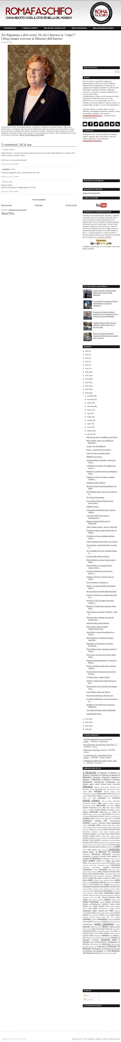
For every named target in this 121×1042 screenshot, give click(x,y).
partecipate (86, 895)
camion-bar (93, 812)
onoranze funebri (98, 888)
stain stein (98, 926)
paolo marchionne (88, 893)
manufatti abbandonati (111, 867)
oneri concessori (87, 888)
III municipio (114, 852)
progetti (107, 902)
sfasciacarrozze (97, 921)
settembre (90, 406)
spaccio (118, 924)
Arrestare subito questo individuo (97, 623)
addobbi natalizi (88, 784)
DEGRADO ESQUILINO (55, 28)
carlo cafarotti (116, 814)
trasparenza (98, 935)
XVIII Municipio (88, 953)
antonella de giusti (108, 796)
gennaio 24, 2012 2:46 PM (9, 164)
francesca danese (115, 840)
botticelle (112, 807)
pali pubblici (90, 891)
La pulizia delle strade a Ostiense (97, 556)
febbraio (90, 431)
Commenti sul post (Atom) (17, 210)
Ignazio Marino (88, 852)
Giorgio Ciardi (105, 844)
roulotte (101, 915)
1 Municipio (89, 772)
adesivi (97, 784)
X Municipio (101, 946)
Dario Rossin (100, 827)
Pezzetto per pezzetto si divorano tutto (99, 695)
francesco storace (104, 842)
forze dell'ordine (95, 840)
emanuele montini (114, 831)
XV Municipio (87, 951)
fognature (86, 840)
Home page (39, 205)
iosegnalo (103, 856)
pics (99, 897)
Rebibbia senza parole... (94, 457)
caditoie (85, 812)
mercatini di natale (109, 878)
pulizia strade (115, 904)
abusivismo (87, 782)
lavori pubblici (89, 861)
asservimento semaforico (90, 803)
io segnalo (95, 856)
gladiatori (108, 846)
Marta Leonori (87, 873)
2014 (87, 386)
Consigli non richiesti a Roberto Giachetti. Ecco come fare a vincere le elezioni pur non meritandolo (105, 314)
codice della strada (106, 818)
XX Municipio (98, 953)
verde (114, 940)
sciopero (117, 917)
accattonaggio (110, 782)
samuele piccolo (95, 917)
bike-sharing (93, 807)
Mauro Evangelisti (98, 876)
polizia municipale (91, 902)
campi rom (103, 812)
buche (92, 809)
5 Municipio (114, 777)
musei (112, 882)
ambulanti (98, 791)
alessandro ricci (100, 789)
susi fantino (116, 929)
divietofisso (95, 831)
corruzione (101, 823)
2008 (87, 729)
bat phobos (110, 805)
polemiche (101, 899)
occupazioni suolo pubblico (100, 886)
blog (104, 807)
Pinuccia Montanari (108, 897)
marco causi (111, 869)
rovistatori (107, 915)
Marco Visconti (103, 871)
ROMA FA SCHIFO (20, 1039)
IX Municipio (95, 858)
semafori (110, 919)
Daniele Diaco (111, 825)
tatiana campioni (109, 931)
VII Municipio (112, 942)
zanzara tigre (106, 953)
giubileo (85, 847)
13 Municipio (94, 775)
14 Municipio (103, 775)
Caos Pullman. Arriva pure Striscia (98, 692)
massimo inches (98, 873)
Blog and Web (115, 1039)
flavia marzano (115, 838)
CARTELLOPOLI (30, 28)
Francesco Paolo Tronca (91, 842)
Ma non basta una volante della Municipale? (101, 591)
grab (113, 846)
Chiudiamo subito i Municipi (95, 483)
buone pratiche (100, 810)
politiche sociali (115, 899)
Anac (118, 791)
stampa (105, 927)
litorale (85, 863)
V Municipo (95, 940)
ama (90, 791)
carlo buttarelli (106, 814)
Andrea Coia (111, 793)
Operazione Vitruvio (109, 888)
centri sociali (93, 816)
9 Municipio (115, 779)
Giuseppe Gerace (94, 846)
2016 (87, 379)
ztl (115, 953)
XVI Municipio (98, 951)
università (107, 937)
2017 (87, 375)
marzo (89, 427)
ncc (87, 884)
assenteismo (116, 800)
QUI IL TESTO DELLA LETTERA (31, 135)
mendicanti (116, 876)
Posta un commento (39, 199)
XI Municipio (111, 946)
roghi (90, 915)
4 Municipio (105, 777)
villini (100, 944)
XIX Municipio (115, 948)
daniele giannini (91, 827)
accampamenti (99, 782)
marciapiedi (103, 869)
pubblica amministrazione (92, 904)
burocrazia (110, 809)
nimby (101, 884)
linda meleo (116, 861)
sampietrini (86, 917)
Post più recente (6, 205)
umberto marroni (99, 937)
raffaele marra (110, 906)
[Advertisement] (101, 48)
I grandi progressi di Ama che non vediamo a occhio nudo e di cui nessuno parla (104, 325)
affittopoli (96, 787)
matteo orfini (116, 873)
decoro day (86, 829)
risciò (89, 913)
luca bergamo (102, 863)
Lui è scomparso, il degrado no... (97, 582)
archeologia (102, 798)
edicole (106, 831)
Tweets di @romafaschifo (91, 193)
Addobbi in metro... (92, 506)
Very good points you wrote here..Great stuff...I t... (100, 745)
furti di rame (116, 842)
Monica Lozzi (86, 882)
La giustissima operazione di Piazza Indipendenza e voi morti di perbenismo (105, 304)
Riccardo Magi (103, 910)
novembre (90, 399)
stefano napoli (87, 929)
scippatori (87, 919)
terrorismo (96, 933)
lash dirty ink (112, 858)
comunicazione (115, 820)
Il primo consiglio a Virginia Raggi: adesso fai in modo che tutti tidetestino (104, 293)
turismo (115, 935)
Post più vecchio (71, 205)
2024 (87, 358)
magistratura (86, 867)
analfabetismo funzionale (90, 793)
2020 (87, 365)
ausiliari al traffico (108, 803)
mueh (108, 882)
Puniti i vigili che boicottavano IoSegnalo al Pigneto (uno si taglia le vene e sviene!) (105, 336)
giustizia (103, 846)
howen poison (102, 849)
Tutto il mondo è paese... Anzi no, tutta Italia (101, 527)
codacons (97, 818)
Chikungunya (108, 816)
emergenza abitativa (89, 833)
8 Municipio (106, 779)
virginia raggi (106, 944)
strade (94, 929)
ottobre (89, 403)
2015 (87, 382)
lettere (108, 861)
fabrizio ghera (106, 836)
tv (119, 935)
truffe (110, 935)
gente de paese (87, 844)
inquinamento (116, 854)
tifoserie (106, 933)
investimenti (86, 856)
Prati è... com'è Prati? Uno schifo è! (98, 450)
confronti (86, 823)
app (90, 798)
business (117, 809)
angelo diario (91, 796)
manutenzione (87, 869)
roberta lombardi (100, 912)
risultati (93, 912)
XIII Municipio (96, 949)
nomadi (106, 884)
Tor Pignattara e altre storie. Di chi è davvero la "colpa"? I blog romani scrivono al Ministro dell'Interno (38, 36)
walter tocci (93, 946)
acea (118, 782)
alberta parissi (104, 787)
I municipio (113, 849)
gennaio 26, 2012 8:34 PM (9, 191)
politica (107, 899)
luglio (89, 413)
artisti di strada (107, 800)
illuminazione (86, 854)
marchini (95, 869)
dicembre (90, 396)
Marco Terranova (92, 871)
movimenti (102, 882)
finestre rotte (106, 838)
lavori (118, 858)
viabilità (92, 942)
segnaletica (102, 919)
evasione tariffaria (89, 836)
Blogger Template (102, 1039)
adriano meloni (106, 784)
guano (84, 849)
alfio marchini (111, 789)
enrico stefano (105, 833)
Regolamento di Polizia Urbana (109, 908)
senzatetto (116, 919)
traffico (92, 935)
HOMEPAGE (10, 28)
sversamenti (87, 931)
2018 (87, 372)
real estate (93, 908)
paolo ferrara (116, 891)
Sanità (103, 917)
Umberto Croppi (90, 937)
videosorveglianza (101, 942)
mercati (85, 878)
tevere (101, 933)
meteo (118, 878)
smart (110, 921)
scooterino (94, 919)
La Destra (105, 858)
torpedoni (86, 935)
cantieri (114, 812)
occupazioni (87, 886)
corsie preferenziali (113, 823)
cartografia (86, 816)
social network (116, 921)
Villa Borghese (94, 944)
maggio (90, 420)
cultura (98, 825)
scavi (112, 917)
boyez (118, 807)
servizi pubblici (87, 921)
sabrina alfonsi (115, 915)
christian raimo (116, 816)
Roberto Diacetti (109, 912)
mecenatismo (108, 876)
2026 (87, 351)
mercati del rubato (95, 878)
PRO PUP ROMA (79, 28)
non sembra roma (115, 884)
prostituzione (116, 902)
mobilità (117, 880)
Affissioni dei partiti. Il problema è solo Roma (101, 437)
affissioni (88, 786)
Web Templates (89, 1039)
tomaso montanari (115, 933)
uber (84, 937)
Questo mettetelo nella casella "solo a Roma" (102, 542)
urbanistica (114, 937)
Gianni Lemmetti (96, 844)
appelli (94, 798)
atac (100, 803)
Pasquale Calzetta (94, 895)
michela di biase (98, 880)
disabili (117, 829)
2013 (87, 389)
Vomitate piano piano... (94, 714)
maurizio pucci (88, 876)
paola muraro (98, 891)
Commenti (89, 999)
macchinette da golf (103, 865)
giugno (89, 417)
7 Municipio (95, 779)
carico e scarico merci (94, 814)
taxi (116, 931)
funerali (111, 842)
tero (119, 931)
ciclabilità (86, 818)
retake (95, 910)
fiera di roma (98, 838)
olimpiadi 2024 (115, 886)
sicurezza (105, 921)
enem (98, 833)
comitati (117, 818)
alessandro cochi (115, 787)
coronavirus (94, 823)
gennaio (90, 434)
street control (100, 929)
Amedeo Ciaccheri (109, 791)
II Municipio (101, 852)
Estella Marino (115, 833)
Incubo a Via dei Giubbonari (95, 446)
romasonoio (95, 915)
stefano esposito (114, 926)
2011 (87, 719)
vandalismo (105, 940)
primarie (102, 902)
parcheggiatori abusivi (112, 893)
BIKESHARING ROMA (103, 28)
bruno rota (86, 809)
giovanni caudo (115, 844)
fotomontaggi (105, 840)
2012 (87, 393)
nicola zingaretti (94, 884)
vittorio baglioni (115, 944)
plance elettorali (92, 899)
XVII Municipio (113, 951)
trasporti (105, 935)
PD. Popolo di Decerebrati (95, 497)
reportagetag (87, 910)
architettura (116, 798)
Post (87, 996)
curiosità (104, 825)
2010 (87, 722)
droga (100, 831)
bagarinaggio (86, 805)
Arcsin (81, 1039)
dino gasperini (98, 829)
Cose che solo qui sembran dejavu (98, 453)
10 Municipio (102, 773)
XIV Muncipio (106, 948)
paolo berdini (107, 891)
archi (109, 798)
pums (90, 906)
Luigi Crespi (92, 865)
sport (92, 926)
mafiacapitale (115, 865)
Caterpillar (5, 169)
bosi (108, 807)
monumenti (94, 882)
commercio (87, 821)
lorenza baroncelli (92, 863)
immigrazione (95, 854)
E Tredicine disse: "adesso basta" (98, 677)
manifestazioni (96, 867)
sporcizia (86, 927)
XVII (105, 951)
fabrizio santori (115, 836)
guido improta (92, 849)
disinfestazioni (86, 831)
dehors (91, 829)
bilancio (100, 807)
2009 (87, 726)
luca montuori (110, 863)
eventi (98, 836)
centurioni (100, 816)
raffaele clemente (99, 906)
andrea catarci (102, 793)
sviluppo (93, 931)
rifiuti (111, 910)
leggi (103, 861)
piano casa (93, 897)
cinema (92, 818)
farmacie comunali (89, 838)
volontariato (86, 946)
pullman (85, 906)
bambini (93, 805)
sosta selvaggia (104, 924)
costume (85, 825)
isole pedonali (112, 856)
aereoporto (116, 784)
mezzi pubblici (88, 880)
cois (113, 818)
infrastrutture (106, 854)
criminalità (91, 825)
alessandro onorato (88, 789)
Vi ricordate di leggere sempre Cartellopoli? (101, 710)
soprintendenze (88, 924)
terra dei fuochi (88, 933)
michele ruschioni (109, 880)
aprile (89, 424)
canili (109, 812)
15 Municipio (113, 775)
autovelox (117, 803)
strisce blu (109, 929)
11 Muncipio (112, 773)
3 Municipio (96, 777)
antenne (99, 796)
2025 (87, 355)
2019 (87, 369)
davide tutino (116, 827)
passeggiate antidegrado (107, 895)
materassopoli (108, 873)
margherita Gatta (114, 871)
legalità (98, 861)
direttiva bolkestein (109, 829)
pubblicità (105, 904)
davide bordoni (108, 827)
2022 (87, 362)
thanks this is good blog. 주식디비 (95, 750)
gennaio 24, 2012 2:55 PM (9, 177)
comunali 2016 (101, 821)
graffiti (117, 847)
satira (107, 917)
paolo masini (98, 893)
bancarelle (101, 805)
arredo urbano (91, 800)
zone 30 (112, 953)
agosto (89, 410)
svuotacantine (101, 931)
